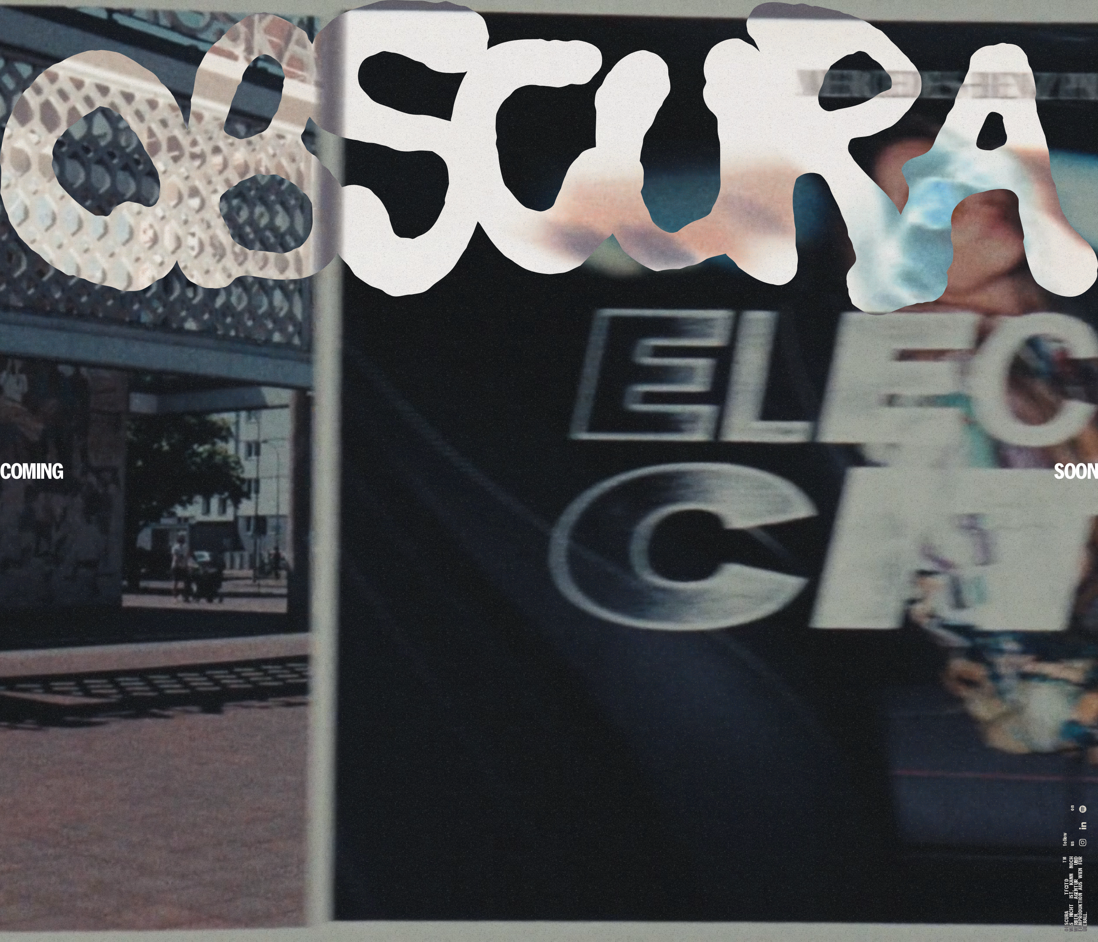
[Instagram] (1082, 840)
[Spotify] (1082, 811)
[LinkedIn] (1082, 826)
